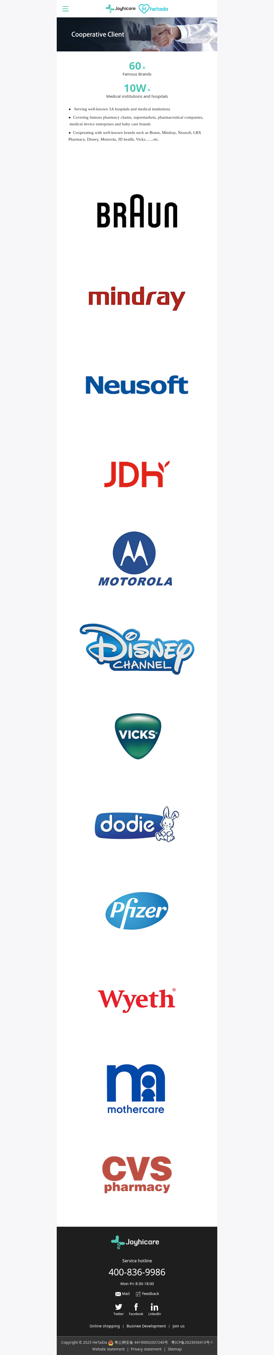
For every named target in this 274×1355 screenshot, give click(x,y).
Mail (125, 1293)
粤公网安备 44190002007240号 (141, 1342)
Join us (179, 1325)
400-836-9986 (137, 1272)
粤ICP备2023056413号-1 (192, 1342)
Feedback (150, 1293)
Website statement (108, 1349)
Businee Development (146, 1325)
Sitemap (175, 1349)
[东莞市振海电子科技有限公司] (137, 8)
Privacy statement (146, 1349)
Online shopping (105, 1325)
